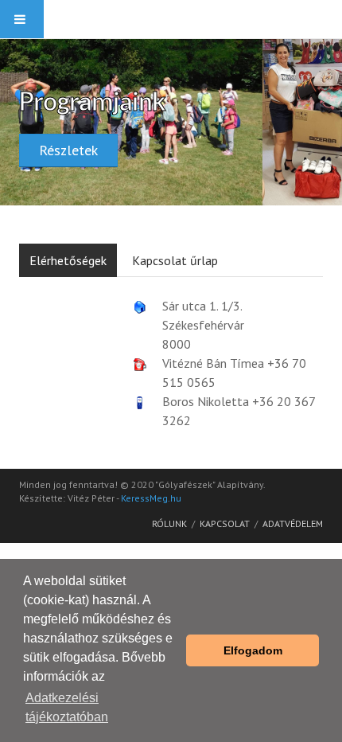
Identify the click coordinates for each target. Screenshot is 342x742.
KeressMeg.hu (151, 498)
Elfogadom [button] (252, 650)
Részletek (68, 150)
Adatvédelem (292, 523)
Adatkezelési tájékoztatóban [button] (66, 707)
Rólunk (169, 523)
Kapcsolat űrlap (175, 260)
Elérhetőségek (68, 260)
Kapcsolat (225, 523)
